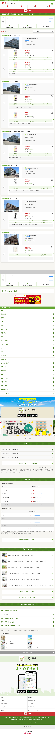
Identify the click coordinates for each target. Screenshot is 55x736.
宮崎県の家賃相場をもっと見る (27, 539)
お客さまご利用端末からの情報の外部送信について (23, 717)
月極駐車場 (30, 697)
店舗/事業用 (3, 710)
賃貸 (2, 697)
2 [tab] (24, 438)
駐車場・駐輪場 (5, 363)
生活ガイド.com (51, 467)
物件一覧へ (40, 490)
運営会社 (36, 722)
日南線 (6, 614)
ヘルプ (26, 722)
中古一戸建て (31, 703)
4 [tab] (26, 438)
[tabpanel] (27, 428)
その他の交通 (27, 40)
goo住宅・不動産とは (9, 717)
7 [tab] (30, 438)
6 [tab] (29, 438)
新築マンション (4, 700)
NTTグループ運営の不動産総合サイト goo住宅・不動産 (10, 0)
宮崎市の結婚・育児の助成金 (10, 453)
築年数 (3, 318)
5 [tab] (28, 438)
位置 (2, 336)
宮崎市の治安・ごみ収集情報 (10, 457)
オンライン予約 (5, 393)
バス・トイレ (4, 344)
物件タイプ (4, 329)
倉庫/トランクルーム (33, 710)
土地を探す (3, 707)
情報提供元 (47, 717)
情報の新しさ (4, 389)
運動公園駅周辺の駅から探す (9, 610)
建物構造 (3, 333)
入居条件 (3, 367)
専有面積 (3, 314)
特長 (2, 374)
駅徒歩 (3, 321)
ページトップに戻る (27, 652)
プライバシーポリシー (20, 722)
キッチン (3, 348)
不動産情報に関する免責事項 (16, 719)
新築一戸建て (4, 703)
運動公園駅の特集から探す (8, 622)
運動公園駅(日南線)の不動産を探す (10, 625)
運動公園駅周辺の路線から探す (9, 618)
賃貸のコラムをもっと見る (27, 591)
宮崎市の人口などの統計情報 (10, 449)
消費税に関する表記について (38, 719)
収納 (2, 351)
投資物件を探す (31, 707)
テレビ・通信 (4, 378)
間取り (3, 325)
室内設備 (3, 355)
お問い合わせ (31, 722)
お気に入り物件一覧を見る (11, 291)
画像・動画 (4, 385)
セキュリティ (4, 340)
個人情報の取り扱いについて (27, 719)
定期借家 (3, 370)
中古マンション (31, 700)
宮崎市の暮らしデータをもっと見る (27, 463)
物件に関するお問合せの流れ (38, 717)
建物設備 (3, 359)
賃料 (2, 310)
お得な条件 (4, 382)
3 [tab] (25, 438)
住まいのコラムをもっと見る (27, 597)
